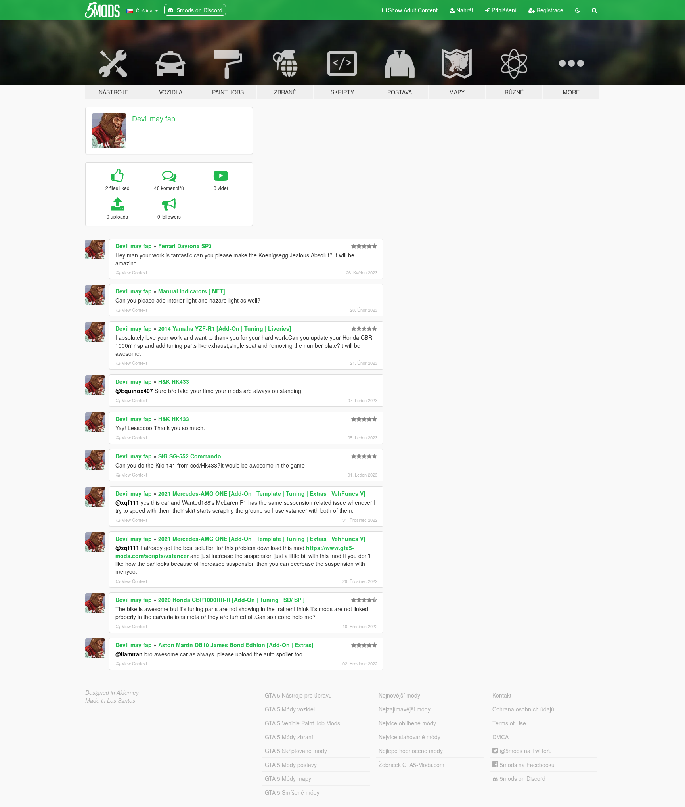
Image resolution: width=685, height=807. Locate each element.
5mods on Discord (521, 778)
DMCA (500, 737)
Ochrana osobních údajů (523, 709)
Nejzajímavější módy (405, 709)
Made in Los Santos (110, 700)
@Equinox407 (134, 391)
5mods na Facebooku (526, 765)
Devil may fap (153, 118)
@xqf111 (127, 502)
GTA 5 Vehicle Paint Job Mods (302, 723)
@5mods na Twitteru (525, 751)
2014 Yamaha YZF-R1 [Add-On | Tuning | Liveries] (224, 328)
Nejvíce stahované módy (409, 737)
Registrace (549, 10)
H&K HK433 (173, 381)
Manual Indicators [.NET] (191, 291)
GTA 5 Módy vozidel (290, 709)
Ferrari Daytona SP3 (185, 246)
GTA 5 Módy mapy (288, 778)
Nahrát (464, 10)
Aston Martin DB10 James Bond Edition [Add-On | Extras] (236, 645)
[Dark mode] (577, 10)
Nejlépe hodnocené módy (411, 751)
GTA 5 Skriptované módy (296, 751)
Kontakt (501, 695)
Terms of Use (509, 723)
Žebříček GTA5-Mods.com (411, 765)
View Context (134, 272)
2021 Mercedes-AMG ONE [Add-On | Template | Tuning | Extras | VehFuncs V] (261, 493)
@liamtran (129, 654)
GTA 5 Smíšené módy (292, 792)
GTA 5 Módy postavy (291, 765)
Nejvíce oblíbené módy (407, 723)
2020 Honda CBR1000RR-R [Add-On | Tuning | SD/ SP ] (231, 600)
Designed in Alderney (112, 692)
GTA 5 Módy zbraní (289, 737)
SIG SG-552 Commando (189, 456)
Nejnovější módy (399, 695)
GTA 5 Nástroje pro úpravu (298, 695)
